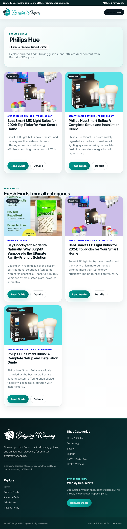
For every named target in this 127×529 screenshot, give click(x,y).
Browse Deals (79, 502)
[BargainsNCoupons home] (22, 12)
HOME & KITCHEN (17, 240)
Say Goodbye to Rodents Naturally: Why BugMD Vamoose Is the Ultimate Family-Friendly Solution (27, 251)
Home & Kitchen (75, 438)
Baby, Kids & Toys (76, 458)
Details (38, 165)
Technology (73, 443)
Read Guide (18, 165)
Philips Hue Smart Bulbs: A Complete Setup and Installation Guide (94, 125)
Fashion (71, 453)
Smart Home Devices (20, 116)
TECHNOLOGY (44, 116)
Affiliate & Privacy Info (113, 3)
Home (7, 487)
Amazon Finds (11, 497)
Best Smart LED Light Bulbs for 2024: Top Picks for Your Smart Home (32, 125)
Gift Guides (10, 502)
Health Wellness (75, 464)
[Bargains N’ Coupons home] (32, 435)
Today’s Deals (11, 492)
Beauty (71, 448)
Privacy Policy (11, 507)
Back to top (117, 523)
